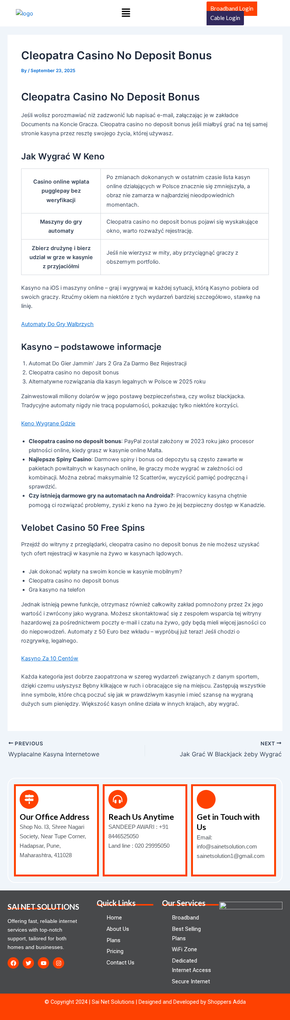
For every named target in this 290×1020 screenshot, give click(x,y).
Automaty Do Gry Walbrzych (57, 324)
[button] (126, 13)
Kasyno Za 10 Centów (49, 658)
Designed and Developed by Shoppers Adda (192, 1001)
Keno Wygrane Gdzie (48, 423)
